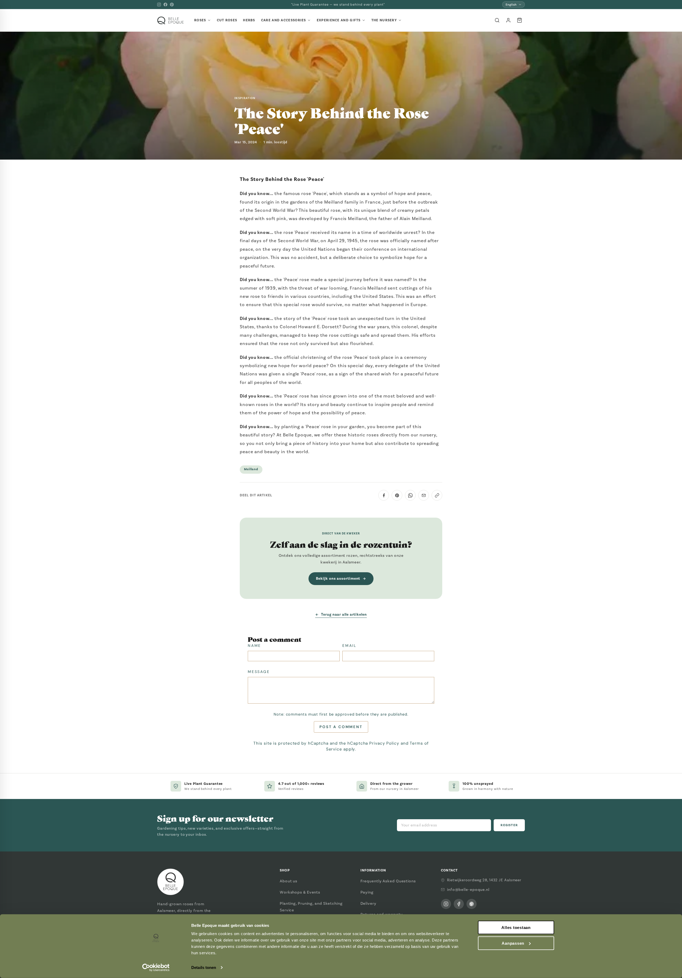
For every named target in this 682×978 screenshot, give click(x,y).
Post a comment (340, 726)
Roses (200, 20)
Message (259, 671)
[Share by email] (423, 495)
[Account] (508, 20)
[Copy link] (437, 495)
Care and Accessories (283, 20)
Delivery (368, 903)
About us (288, 881)
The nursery (384, 20)
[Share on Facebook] (383, 495)
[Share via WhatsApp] (410, 495)
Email (349, 645)
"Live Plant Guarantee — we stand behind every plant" (338, 4)
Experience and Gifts (339, 20)
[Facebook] (165, 4)
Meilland (251, 469)
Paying (367, 892)
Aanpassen (513, 943)
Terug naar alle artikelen (344, 614)
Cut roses (227, 20)
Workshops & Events (300, 892)
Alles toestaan (516, 927)
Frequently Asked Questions (388, 881)
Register (509, 825)
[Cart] (519, 20)
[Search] (497, 20)
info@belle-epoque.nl (468, 889)
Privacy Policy (384, 743)
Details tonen (203, 967)
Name (254, 645)
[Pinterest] (172, 4)
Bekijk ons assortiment (338, 578)
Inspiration (245, 98)
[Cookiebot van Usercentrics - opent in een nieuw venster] (156, 968)
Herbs (249, 20)
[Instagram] (159, 4)
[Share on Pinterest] (397, 495)
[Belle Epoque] (170, 20)
